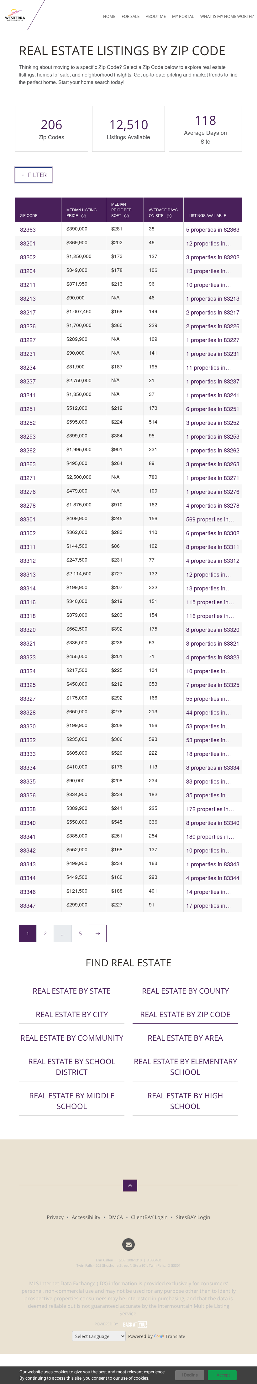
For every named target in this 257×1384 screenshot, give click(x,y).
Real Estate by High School (185, 1100)
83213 (28, 298)
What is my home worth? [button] (227, 16)
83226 (28, 326)
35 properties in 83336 (205, 795)
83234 (28, 367)
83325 (28, 684)
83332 (28, 740)
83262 (28, 450)
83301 (28, 519)
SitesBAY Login (193, 1217)
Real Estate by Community (71, 1038)
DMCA (115, 1217)
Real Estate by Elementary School (185, 1066)
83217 (28, 312)
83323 (28, 657)
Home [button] (109, 16)
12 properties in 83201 (205, 243)
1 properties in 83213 (212, 298)
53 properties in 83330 (205, 726)
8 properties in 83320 (212, 629)
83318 (28, 615)
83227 (28, 339)
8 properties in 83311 (212, 546)
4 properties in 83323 (212, 657)
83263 (28, 464)
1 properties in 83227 (212, 339)
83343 (28, 864)
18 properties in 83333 (205, 753)
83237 (28, 381)
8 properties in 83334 (212, 767)
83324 (28, 671)
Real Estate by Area (185, 1038)
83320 (28, 629)
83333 (28, 753)
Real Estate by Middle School (71, 1100)
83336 (28, 795)
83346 (28, 891)
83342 (28, 850)
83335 (28, 781)
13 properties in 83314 (205, 588)
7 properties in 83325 (212, 684)
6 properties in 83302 (212, 533)
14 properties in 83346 (205, 891)
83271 (28, 477)
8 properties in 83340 (212, 822)
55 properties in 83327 (205, 698)
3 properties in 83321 (212, 643)
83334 (28, 767)
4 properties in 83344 (212, 878)
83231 (28, 353)
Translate (175, 1336)
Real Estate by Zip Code (185, 1014)
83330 (28, 726)
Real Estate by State (72, 990)
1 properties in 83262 (212, 450)
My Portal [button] (183, 16)
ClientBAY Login (149, 1217)
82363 (28, 229)
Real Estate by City (72, 1014)
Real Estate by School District (71, 1066)
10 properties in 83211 (205, 284)
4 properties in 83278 (212, 505)
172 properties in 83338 (207, 809)
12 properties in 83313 (205, 574)
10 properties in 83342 (205, 850)
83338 (28, 809)
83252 (28, 422)
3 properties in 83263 (212, 464)
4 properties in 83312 (212, 560)
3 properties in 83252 (212, 422)
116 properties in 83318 (207, 615)
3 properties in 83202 (212, 257)
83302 (28, 533)
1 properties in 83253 (212, 436)
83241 (28, 395)
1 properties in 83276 (212, 491)
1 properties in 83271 (212, 477)
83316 (28, 602)
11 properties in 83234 (205, 367)
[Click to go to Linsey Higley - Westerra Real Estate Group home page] (15, 15)
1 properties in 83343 (212, 864)
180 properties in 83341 (207, 836)
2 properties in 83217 (212, 312)
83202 (28, 257)
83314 (28, 588)
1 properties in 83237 (212, 381)
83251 (28, 408)
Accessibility (86, 1217)
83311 (28, 546)
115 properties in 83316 (207, 602)
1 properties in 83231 (212, 353)
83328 (28, 712)
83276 (28, 491)
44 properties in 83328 (205, 712)
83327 (28, 698)
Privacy (55, 1217)
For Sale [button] (130, 16)
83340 (28, 822)
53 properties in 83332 (205, 740)
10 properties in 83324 (205, 671)
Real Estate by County (185, 990)
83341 (28, 836)
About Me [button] (156, 16)
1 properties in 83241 (212, 395)
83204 (28, 271)
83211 (28, 284)
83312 (28, 560)
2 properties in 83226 (212, 326)
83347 (28, 905)
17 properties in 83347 (205, 905)
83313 (28, 574)
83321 (28, 643)
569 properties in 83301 (207, 519)
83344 (28, 878)
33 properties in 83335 (205, 781)
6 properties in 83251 (212, 408)
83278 (28, 505)
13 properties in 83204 (205, 271)
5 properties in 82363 (212, 229)
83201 (28, 243)
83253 (28, 436)
